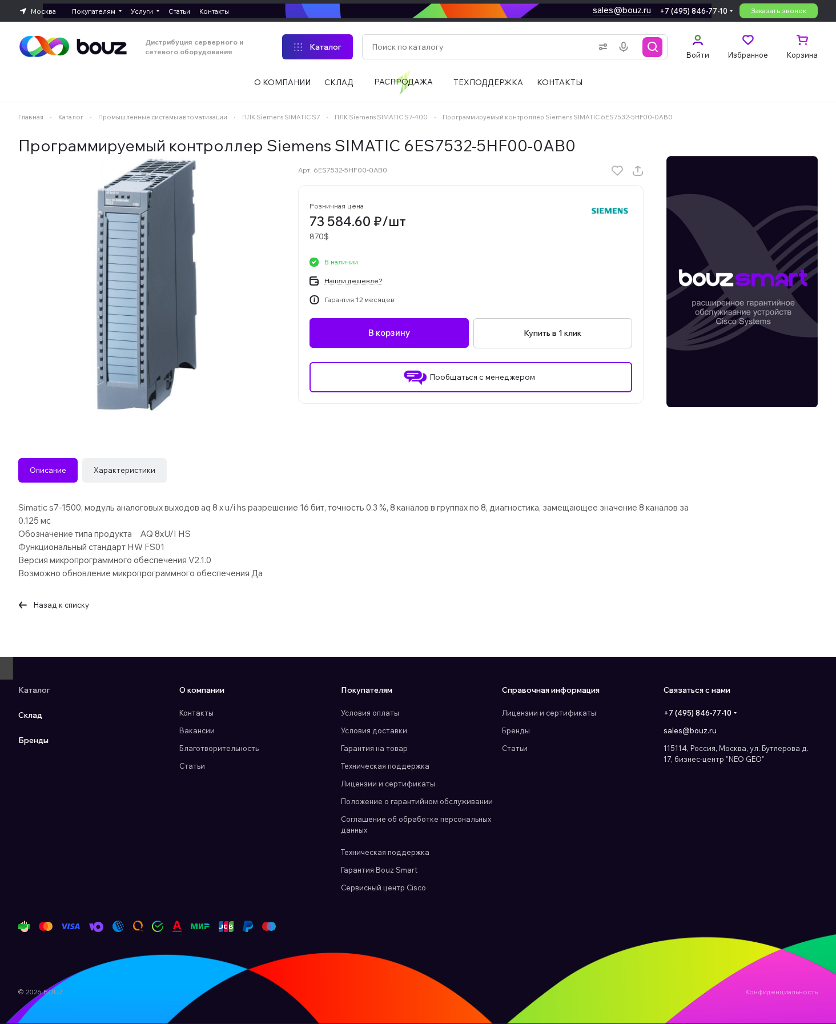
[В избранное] (617, 170)
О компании (201, 690)
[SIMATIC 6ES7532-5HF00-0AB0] (146, 284)
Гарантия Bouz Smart (379, 869)
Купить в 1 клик (552, 333)
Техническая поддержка (385, 765)
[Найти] (652, 47)
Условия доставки (374, 730)
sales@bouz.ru (622, 10)
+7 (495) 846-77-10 (694, 10)
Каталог (34, 690)
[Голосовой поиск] (625, 47)
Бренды (33, 740)
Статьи (192, 765)
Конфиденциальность (781, 991)
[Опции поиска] (600, 47)
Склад (30, 715)
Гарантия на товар (374, 748)
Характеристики (124, 470)
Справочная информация (551, 690)
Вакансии (197, 730)
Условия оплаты (370, 712)
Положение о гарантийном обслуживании (417, 801)
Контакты (196, 712)
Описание (48, 470)
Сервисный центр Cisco (383, 887)
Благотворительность (219, 748)
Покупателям (366, 690)
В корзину (389, 333)
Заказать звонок (778, 10)
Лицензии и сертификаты (388, 783)
